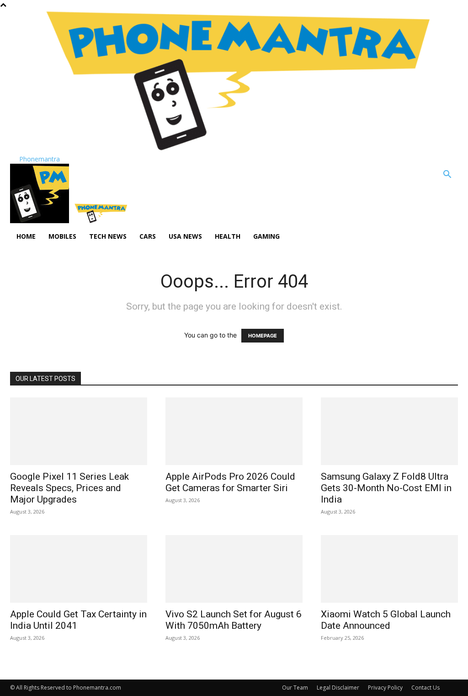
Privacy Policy (385, 687)
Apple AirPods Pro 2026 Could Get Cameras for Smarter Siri (230, 482)
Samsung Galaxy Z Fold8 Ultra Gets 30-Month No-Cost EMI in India (386, 488)
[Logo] (40, 220)
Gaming (266, 236)
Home (26, 236)
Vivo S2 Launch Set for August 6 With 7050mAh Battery (233, 620)
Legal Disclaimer (338, 687)
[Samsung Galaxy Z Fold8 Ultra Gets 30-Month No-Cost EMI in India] (389, 431)
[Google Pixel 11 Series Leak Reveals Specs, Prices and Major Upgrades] (78, 431)
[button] (447, 175)
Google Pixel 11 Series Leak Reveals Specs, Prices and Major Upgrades (69, 488)
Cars (147, 236)
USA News (185, 236)
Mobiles (62, 236)
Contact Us (425, 687)
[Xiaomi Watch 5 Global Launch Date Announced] (389, 569)
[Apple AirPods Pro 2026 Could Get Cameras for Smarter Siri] (234, 431)
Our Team (295, 687)
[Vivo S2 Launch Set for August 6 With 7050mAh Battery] (234, 569)
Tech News (108, 236)
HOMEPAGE (262, 335)
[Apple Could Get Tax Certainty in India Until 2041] (78, 569)
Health (227, 236)
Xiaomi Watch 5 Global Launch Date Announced (386, 620)
